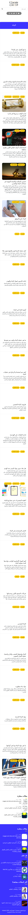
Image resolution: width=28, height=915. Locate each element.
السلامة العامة (13, 164)
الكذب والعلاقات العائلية (15, 889)
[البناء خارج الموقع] (14, 208)
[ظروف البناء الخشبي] (14, 394)
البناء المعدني (22, 624)
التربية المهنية (21, 164)
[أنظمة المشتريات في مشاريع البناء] (14, 490)
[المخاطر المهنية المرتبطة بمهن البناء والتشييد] (14, 767)
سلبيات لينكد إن (17, 876)
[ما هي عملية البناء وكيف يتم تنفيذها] (14, 329)
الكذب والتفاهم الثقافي (15, 896)
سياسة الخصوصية (11, 912)
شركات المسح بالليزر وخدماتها (16, 593)
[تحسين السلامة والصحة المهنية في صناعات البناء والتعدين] (14, 171)
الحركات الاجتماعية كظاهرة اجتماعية (13, 808)
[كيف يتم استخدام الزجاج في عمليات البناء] (14, 361)
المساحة (17, 130)
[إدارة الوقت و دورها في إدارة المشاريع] (14, 103)
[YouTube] (18, 13)
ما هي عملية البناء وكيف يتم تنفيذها (15, 340)
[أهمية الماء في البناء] (14, 299)
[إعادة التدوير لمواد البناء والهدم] (14, 270)
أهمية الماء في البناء (19, 310)
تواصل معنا (18, 912)
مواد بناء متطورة (21, 686)
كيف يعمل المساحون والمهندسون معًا (14, 251)
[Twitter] (14, 13)
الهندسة (22, 32)
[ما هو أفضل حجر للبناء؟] (14, 39)
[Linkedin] (11, 13)
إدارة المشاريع (16, 96)
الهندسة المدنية (8, 96)
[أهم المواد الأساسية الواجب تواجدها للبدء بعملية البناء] (14, 550)
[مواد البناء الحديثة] (14, 706)
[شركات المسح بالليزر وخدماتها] (14, 583)
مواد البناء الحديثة (20, 717)
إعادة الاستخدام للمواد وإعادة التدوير (14, 81)
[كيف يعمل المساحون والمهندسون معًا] (14, 240)
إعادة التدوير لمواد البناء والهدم (16, 281)
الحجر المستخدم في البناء (18, 531)
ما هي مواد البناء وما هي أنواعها (16, 745)
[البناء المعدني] (14, 613)
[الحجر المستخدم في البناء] (14, 520)
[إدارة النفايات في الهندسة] (14, 424)
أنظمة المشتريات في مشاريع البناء (15, 500)
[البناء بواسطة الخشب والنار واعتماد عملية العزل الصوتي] (14, 643)
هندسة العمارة (16, 32)
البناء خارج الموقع (20, 219)
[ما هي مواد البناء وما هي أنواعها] (14, 735)
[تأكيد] (2, 9)
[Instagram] (9, 13)
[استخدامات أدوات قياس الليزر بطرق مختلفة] (14, 137)
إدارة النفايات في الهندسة (18, 435)
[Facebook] (16, 13)
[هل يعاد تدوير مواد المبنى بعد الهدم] (14, 458)
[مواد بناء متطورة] (14, 676)
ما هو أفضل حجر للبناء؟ (18, 50)
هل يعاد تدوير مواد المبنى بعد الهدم (15, 468)
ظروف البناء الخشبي (19, 404)
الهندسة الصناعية (15, 64)
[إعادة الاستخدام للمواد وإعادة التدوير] (14, 71)
